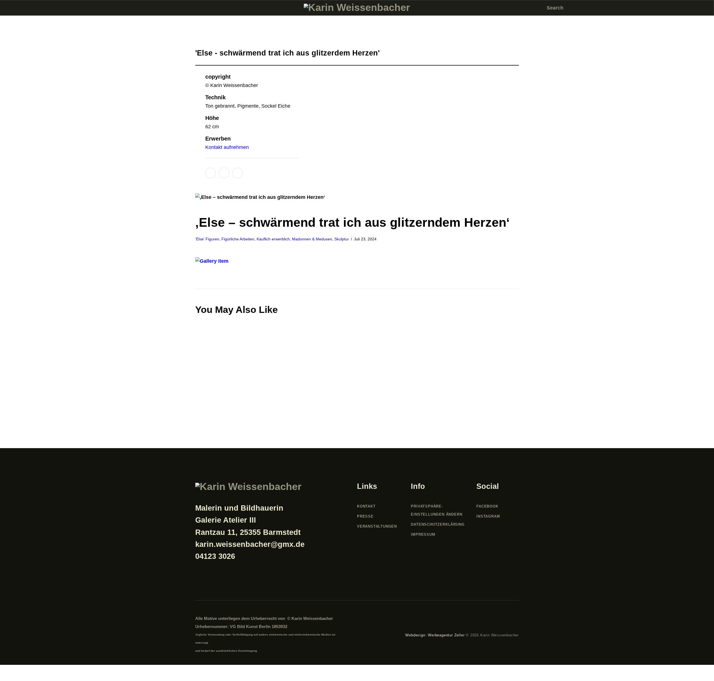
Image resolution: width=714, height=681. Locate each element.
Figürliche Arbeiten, (239, 239)
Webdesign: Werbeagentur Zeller (434, 635)
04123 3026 (215, 556)
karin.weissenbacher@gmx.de (250, 544)
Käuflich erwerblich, (274, 239)
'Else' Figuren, (208, 239)
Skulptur (341, 239)
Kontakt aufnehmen (227, 147)
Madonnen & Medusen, (313, 239)
